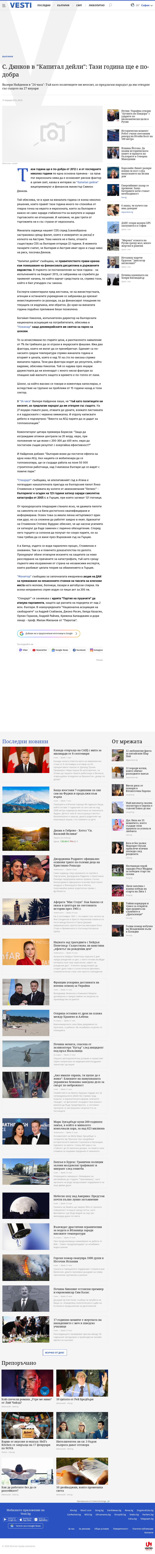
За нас (71, 1529)
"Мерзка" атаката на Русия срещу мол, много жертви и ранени (136, 243)
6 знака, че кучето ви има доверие (134, 207)
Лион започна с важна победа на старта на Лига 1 (136, 888)
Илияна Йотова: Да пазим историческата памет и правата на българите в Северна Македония (134, 154)
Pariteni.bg (147, 1514)
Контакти (148, 1532)
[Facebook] (153, 1536)
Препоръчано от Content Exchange (91, 1501)
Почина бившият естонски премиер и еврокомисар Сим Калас (79, 1290)
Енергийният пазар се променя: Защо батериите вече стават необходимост (135, 189)
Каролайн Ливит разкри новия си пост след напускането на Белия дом (136, 172)
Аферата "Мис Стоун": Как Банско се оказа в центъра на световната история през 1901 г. (78, 905)
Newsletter (41, 650)
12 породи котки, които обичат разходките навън (137, 771)
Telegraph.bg (146, 1518)
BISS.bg (88, 1514)
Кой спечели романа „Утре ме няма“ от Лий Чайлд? (27, 1401)
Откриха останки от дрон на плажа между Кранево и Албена (78, 1014)
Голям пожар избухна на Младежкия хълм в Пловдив (139, 928)
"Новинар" (24, 327)
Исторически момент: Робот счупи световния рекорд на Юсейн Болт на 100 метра (137, 135)
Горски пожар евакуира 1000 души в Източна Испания (79, 1259)
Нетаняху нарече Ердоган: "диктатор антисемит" (133, 260)
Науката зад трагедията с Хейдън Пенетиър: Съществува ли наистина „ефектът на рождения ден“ (79, 945)
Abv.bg (73, 1510)
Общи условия (101, 1529)
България (63, 5)
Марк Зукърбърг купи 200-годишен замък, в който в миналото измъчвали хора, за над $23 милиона (79, 1125)
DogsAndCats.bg (145, 1510)
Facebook (81, 650)
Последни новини (25, 741)
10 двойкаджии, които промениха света (79, 1489)
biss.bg (124, 197)
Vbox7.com (85, 1510)
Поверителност (120, 1529)
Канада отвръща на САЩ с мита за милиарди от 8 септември (77, 751)
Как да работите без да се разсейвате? (19, 1489)
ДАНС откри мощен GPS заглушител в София (136, 224)
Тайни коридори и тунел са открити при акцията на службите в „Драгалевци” (137, 909)
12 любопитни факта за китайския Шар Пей (139, 753)
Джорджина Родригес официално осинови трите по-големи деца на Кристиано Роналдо (77, 862)
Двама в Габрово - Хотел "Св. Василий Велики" (73, 832)
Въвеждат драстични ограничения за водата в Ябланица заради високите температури (78, 1230)
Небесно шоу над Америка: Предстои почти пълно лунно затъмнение (79, 1197)
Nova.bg (129, 1510)
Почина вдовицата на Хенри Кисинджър (134, 276)
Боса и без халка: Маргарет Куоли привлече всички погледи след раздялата (137, 848)
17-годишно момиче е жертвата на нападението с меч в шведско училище (78, 1323)
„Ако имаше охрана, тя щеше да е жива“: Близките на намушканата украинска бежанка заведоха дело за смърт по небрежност (79, 1080)
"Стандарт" (24, 480)
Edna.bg (132, 1518)
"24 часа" (25, 401)
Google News (62, 650)
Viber (25, 650)
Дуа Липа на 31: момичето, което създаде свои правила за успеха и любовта (138, 826)
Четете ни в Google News (28, 1526)
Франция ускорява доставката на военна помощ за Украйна (76, 984)
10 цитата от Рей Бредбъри (74, 1399)
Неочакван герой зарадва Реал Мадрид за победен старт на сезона (139, 870)
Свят (79, 5)
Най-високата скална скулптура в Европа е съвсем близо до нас (139, 805)
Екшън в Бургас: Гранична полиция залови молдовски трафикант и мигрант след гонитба (78, 1165)
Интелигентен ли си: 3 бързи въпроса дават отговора (76, 1443)
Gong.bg (99, 1510)
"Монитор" (24, 576)
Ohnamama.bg (103, 1514)
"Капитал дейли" (87, 182)
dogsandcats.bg (127, 212)
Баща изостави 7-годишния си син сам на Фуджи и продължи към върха (77, 793)
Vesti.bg (20, 5)
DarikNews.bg (114, 1510)
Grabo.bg (134, 1514)
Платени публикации (142, 1529)
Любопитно (97, 5)
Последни (43, 5)
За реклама (84, 1529)
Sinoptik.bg (120, 1514)
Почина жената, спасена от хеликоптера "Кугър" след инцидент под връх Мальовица (79, 1047)
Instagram (98, 650)
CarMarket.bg (74, 1514)
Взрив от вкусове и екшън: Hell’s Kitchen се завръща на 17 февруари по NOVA (26, 1445)
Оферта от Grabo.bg (62, 838)
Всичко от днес (54, 1352)
